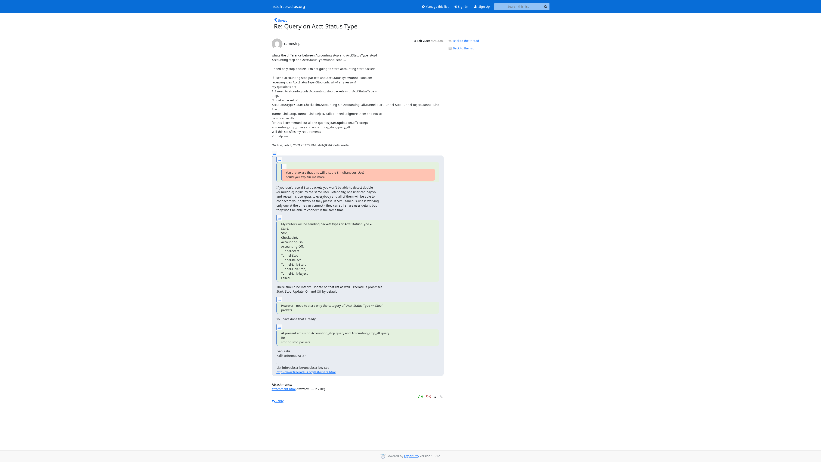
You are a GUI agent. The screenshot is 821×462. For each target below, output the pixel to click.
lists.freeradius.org (288, 6)
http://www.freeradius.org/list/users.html (306, 372)
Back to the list (463, 48)
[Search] (545, 6)
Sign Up (484, 6)
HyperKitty (411, 456)
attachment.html (284, 389)
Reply (279, 401)
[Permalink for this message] (441, 397)
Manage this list (437, 6)
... (274, 153)
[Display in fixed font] (435, 397)
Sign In (462, 6)
